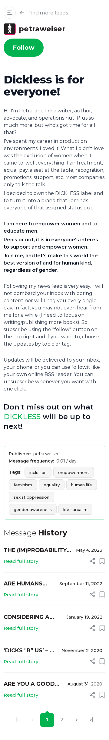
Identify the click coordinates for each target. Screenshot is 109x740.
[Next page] (77, 720)
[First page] (17, 720)
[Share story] (92, 561)
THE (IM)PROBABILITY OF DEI (35, 550)
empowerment (73, 472)
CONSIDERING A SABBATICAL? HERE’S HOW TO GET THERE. (27, 617)
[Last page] (91, 720)
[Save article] (102, 561)
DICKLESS (22, 416)
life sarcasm (75, 509)
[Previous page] (32, 720)
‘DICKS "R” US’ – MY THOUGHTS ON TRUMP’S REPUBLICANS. (31, 651)
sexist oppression (31, 497)
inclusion (38, 472)
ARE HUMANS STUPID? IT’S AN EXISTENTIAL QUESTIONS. (27, 584)
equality (52, 484)
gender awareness (33, 509)
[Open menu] (10, 13)
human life (81, 484)
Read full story (21, 561)
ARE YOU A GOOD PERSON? (29, 684)
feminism (23, 484)
